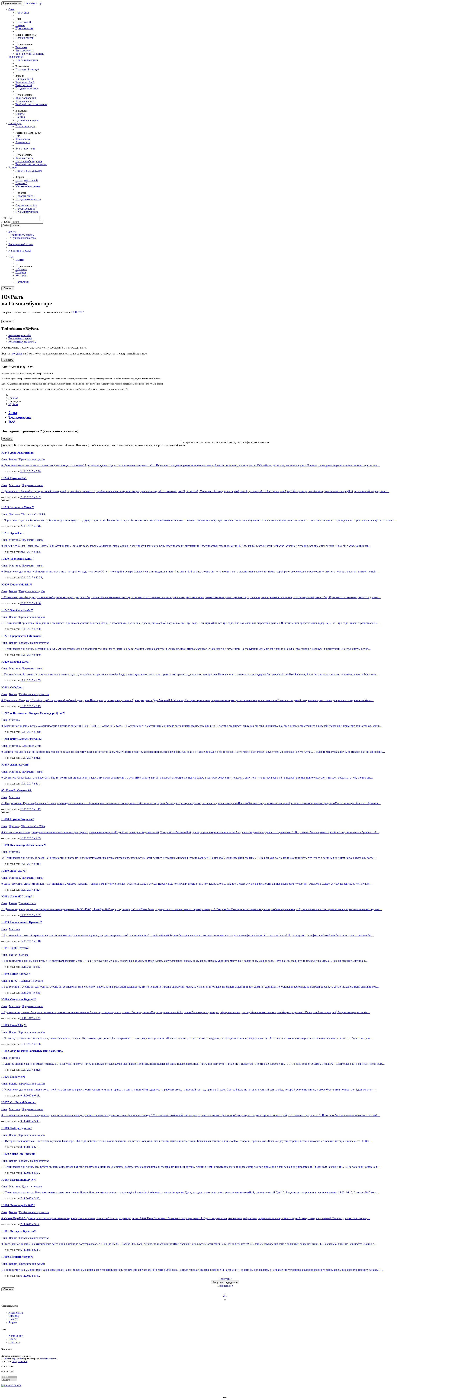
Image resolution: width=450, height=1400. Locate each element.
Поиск (12, 1338)
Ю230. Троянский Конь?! (17, 558)
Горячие (20, 25)
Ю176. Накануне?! (13, 1076)
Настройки (22, 281)
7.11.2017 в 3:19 (29, 1224)
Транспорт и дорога (31, 980)
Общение (21, 269)
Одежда (23, 954)
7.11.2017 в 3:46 (29, 1198)
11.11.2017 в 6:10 (30, 966)
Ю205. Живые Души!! (15, 764)
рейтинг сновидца (29, 53)
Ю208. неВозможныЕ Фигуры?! (21, 738)
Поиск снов (22, 12)
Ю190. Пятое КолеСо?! (16, 973)
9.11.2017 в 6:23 (29, 1095)
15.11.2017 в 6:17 (30, 809)
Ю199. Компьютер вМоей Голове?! (23, 845)
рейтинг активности (31, 164)
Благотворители (25, 148)
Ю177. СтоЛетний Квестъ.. (18, 1102)
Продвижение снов (27, 88)
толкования (25, 97)
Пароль (5, 221)
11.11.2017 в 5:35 (30, 1018)
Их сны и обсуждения (28, 161)
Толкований (22, 139)
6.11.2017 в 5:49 (29, 1275)
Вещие (13, 459)
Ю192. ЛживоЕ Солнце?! (17, 896)
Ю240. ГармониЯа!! (14, 478)
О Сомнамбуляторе (26, 211)
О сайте (13, 1318)
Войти (6, 225)
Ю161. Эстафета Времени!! (18, 1231)
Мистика (14, 485)
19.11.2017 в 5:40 (30, 654)
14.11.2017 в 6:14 (30, 863)
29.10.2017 (77, 312)
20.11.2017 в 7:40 (30, 603)
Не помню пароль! (19, 250)
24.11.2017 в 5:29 (30, 471)
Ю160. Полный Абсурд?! (17, 1256)
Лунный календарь (26, 120)
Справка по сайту (26, 205)
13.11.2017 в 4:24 (30, 889)
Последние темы (26, 180)
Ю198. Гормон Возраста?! (17, 819)
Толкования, (15, 56)
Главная (13, 397)
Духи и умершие (32, 1186)
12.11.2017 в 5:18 (30, 941)
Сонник (20, 116)
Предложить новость (28, 199)
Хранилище (15, 1335)
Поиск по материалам (28, 170)
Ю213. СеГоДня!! (12, 687)
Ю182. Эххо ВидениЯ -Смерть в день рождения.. (32, 1050)
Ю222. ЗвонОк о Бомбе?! (17, 610)
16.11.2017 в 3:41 (30, 783)
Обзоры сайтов (24, 37)
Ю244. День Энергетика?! (17, 452)
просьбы (24, 82)
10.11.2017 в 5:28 (30, 1069)
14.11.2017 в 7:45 (30, 838)
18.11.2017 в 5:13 (30, 706)
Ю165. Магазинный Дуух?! (18, 1179)
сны (21, 47)
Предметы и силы (32, 485)
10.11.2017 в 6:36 (30, 1044)
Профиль (20, 272)
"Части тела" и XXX (33, 514)
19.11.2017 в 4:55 (30, 680)
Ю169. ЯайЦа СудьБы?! (16, 1128)
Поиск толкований (26, 59)
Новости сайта (25, 195)
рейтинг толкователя (31, 104)
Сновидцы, (15, 123)
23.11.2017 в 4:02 (30, 497)
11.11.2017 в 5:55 (30, 992)
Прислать (14, 1342)
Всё (11, 422)
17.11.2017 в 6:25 (30, 757)
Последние (23, 22)
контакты (24, 158)
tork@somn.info (19, 1361)
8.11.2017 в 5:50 (29, 1172)
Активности (22, 142)
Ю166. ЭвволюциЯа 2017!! (18, 1205)
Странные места (31, 745)
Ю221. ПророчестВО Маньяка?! (21, 635)
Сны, (11, 9)
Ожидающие (24, 78)
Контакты (21, 275)
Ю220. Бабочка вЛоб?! (15, 661)
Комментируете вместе (22, 341)
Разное (12, 167)
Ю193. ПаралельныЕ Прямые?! (21, 922)
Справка (13, 1315)
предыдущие (225, 1282)
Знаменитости (27, 903)
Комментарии (19, 335)
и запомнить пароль (21, 234)
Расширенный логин (20, 244)
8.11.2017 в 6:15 (29, 1146)
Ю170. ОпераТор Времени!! (18, 1153)
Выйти (19, 259)
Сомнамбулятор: (32, 3)
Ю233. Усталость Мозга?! (17, 507)
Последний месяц (27, 69)
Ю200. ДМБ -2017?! (13, 870)
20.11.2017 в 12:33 (31, 577)
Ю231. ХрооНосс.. (12, 533)
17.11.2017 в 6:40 (30, 731)
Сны (12, 412)
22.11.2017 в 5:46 (30, 526)
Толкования (19, 417)
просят (23, 85)
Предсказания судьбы (32, 459)
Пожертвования (25, 208)
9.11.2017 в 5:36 (29, 1121)
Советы (20, 113)
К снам (24, 101)
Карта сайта (15, 1312)
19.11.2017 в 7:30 (30, 628)
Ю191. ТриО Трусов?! (15, 947)
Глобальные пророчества (34, 642)
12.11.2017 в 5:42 (30, 915)
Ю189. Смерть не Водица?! (18, 999)
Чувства (14, 514)
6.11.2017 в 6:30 (29, 1249)
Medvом (5, 1358)
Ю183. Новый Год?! (14, 1025)
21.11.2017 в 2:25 (30, 551)
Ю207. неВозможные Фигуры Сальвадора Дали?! (33, 713)
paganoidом (18, 1358)
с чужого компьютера (22, 237)
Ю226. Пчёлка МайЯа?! (16, 584)
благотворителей (48, 1358)
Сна (17, 135)
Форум (12, 1322)
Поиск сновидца (25, 126)
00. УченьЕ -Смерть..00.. (16, 790)
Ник (4, 217)
